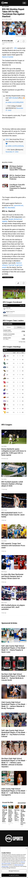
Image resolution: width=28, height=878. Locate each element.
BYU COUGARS (5, 6)
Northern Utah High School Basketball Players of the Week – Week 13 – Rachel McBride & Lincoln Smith (14, 677)
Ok (26, 848)
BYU (15, 48)
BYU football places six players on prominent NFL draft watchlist (13, 607)
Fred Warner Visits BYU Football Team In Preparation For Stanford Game (18, 187)
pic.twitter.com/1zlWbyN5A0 (15, 102)
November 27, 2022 (12, 152)
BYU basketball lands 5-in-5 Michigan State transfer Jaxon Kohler (13, 515)
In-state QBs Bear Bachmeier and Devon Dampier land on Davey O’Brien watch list (12, 576)
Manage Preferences (14, 870)
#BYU (7, 139)
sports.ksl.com (18, 205)
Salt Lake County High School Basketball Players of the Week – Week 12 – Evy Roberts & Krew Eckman (14, 733)
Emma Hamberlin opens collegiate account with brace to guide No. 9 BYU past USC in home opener (13, 452)
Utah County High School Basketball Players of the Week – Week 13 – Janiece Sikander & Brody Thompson (14, 705)
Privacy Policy (7, 863)
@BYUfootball (13, 98)
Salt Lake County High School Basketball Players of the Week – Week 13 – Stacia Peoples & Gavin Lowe (14, 649)
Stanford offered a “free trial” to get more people (12, 265)
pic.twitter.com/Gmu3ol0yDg (15, 146)
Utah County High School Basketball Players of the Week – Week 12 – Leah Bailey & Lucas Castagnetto (14, 792)
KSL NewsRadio (10, 208)
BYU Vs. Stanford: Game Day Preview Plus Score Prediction (17, 177)
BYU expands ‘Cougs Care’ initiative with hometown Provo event (13, 546)
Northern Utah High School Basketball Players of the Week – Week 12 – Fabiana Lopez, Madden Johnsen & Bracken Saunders (14, 763)
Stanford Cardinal (7, 57)
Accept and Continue (14, 875)
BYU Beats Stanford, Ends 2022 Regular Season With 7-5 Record (17, 168)
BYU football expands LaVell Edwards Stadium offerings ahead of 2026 (12, 484)
